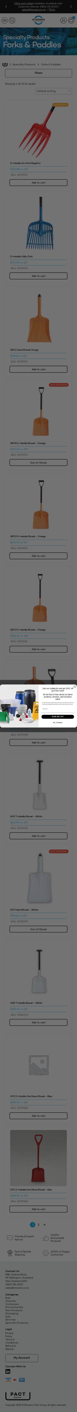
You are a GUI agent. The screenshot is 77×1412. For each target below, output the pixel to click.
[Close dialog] (75, 686)
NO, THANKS (57, 722)
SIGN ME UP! (58, 717)
